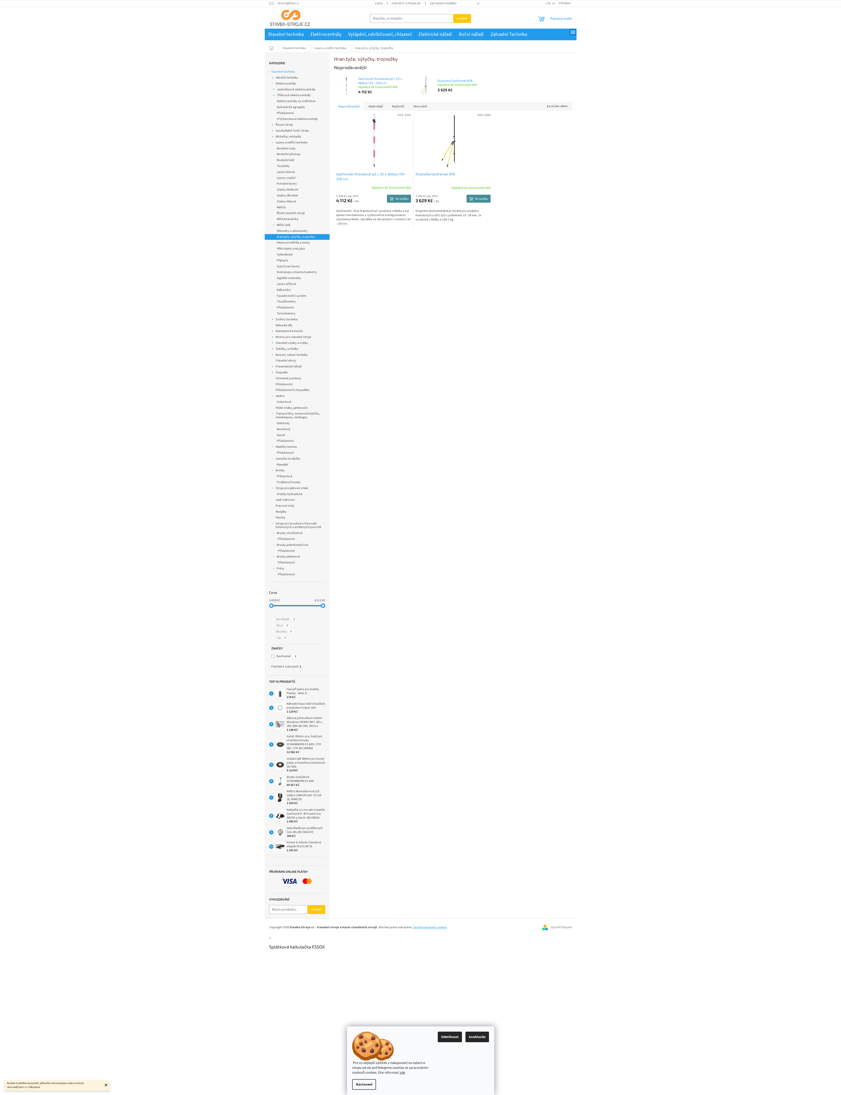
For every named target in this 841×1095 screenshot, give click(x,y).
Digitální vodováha (289, 278)
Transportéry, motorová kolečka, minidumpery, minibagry (298, 415)
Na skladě (285, 619)
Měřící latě (283, 225)
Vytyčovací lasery (288, 266)
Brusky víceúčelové (290, 533)
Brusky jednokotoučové (292, 545)
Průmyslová (284, 476)
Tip (281, 638)
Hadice (280, 396)
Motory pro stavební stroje (293, 337)
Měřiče (281, 207)
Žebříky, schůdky (287, 349)
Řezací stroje (284, 125)
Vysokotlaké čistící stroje (292, 130)
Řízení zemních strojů (291, 213)
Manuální (282, 464)
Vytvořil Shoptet (561, 927)
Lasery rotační (286, 178)
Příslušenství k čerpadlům (293, 390)
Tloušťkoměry (286, 301)
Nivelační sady (286, 148)
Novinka (284, 631)
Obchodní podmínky (443, 4)
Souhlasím (477, 1036)
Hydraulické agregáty (291, 107)
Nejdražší (398, 106)
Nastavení (364, 1084)
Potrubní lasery (287, 184)
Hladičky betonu (286, 447)
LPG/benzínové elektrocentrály (297, 119)
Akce (282, 625)
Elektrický (283, 423)
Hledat (462, 18)
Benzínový (283, 429)
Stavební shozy (286, 360)
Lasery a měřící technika (291, 142)
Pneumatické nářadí (289, 366)
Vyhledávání (284, 254)
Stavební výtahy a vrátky (292, 343)
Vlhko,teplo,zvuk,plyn (291, 248)
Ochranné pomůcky (288, 378)
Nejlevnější (376, 106)
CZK (548, 4)
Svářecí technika (286, 319)
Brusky (280, 470)
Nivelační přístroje (289, 154)
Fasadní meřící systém (291, 296)
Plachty (280, 517)
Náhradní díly (284, 325)
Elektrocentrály (286, 83)
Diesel (281, 435)
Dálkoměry (284, 290)
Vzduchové (284, 402)
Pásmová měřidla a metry (293, 242)
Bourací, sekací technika (292, 355)
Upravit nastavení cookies (430, 927)
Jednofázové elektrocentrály (296, 89)
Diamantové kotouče (289, 331)
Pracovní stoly (285, 506)
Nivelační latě (285, 160)
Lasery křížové (286, 284)
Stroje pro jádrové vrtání (292, 488)
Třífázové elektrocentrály (294, 95)
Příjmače (282, 260)
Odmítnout (450, 1036)
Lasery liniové (286, 172)
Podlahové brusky (289, 482)
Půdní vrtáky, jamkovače (292, 408)
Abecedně (420, 106)
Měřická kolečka (287, 219)
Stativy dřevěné (287, 195)
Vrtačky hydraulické (290, 494)
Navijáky (281, 512)
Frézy (280, 568)
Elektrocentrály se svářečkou (296, 101)
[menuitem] (286, 34)
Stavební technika (283, 72)
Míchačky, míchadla (288, 136)
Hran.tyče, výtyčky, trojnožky (296, 237)
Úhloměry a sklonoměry (292, 231)
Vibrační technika (287, 77)
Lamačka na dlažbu (288, 459)
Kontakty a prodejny (406, 4)
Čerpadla (282, 372)
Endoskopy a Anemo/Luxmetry (297, 272)
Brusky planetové (288, 556)
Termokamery (286, 313)
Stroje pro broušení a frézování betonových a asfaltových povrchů (298, 525)
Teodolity (283, 166)
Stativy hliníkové (287, 189)
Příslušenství (285, 113)
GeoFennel (286, 656)
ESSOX (379, 4)
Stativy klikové (286, 201)
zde (402, 1072)
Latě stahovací (285, 500)
